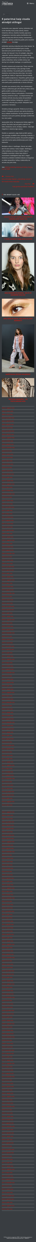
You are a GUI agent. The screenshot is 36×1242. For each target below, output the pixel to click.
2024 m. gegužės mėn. (8, 444)
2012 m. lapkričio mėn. (8, 748)
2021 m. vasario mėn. (7, 523)
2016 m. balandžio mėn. (8, 702)
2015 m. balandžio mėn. (8, 722)
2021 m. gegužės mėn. (8, 520)
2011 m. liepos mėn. (7, 768)
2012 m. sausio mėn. (7, 755)
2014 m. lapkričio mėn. (8, 729)
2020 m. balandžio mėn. (8, 553)
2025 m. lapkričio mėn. (8, 421)
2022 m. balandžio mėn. (8, 494)
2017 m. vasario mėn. (7, 679)
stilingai (9, 42)
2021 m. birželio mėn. (7, 517)
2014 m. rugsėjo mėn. (7, 732)
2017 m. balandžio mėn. (8, 672)
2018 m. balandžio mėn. (8, 633)
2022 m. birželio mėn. (7, 490)
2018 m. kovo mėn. (7, 636)
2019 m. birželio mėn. (7, 586)
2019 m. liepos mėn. (7, 583)
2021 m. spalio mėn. (7, 510)
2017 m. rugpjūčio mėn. (8, 659)
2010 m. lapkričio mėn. (8, 795)
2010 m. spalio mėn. (7, 798)
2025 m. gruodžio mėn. (8, 418)
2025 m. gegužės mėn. (8, 424)
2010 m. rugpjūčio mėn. (8, 801)
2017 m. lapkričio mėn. (8, 649)
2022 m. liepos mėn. (7, 487)
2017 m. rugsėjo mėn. (7, 656)
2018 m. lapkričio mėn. (8, 609)
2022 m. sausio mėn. (7, 504)
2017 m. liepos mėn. (7, 662)
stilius (3, 169)
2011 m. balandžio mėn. (8, 778)
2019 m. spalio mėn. (7, 573)
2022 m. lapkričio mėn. (8, 474)
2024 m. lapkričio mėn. (8, 434)
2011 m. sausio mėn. (7, 788)
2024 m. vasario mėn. (7, 454)
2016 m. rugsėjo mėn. (7, 689)
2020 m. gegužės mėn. (8, 550)
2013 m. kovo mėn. (7, 742)
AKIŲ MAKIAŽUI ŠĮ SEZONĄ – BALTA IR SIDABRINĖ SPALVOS (18, 294)
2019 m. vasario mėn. (7, 600)
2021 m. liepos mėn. (7, 514)
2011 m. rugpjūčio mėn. (8, 765)
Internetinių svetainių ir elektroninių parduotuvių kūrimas (19, 1237)
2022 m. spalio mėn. (7, 477)
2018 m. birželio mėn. (7, 626)
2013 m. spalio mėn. (7, 735)
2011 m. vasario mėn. (7, 785)
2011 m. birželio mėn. (7, 772)
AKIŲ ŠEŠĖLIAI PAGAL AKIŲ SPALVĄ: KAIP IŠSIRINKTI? (18, 320)
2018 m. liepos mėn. (7, 623)
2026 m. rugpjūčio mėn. (8, 408)
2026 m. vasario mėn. (7, 411)
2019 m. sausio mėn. (7, 603)
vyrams (8, 169)
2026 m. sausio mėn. (7, 414)
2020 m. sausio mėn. (7, 563)
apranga (7, 167)
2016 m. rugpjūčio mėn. (8, 692)
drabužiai (12, 167)
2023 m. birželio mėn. (7, 464)
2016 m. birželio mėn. (7, 699)
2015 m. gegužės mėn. (8, 719)
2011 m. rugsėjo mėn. (7, 762)
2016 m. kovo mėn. (7, 705)
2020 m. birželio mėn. (7, 547)
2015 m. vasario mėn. (7, 725)
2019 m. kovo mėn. (7, 596)
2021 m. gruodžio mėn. (8, 507)
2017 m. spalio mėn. (7, 653)
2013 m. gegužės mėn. (8, 739)
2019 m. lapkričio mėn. (8, 570)
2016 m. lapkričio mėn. (8, 682)
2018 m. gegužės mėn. (8, 629)
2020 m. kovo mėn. (7, 557)
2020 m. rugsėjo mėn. (7, 537)
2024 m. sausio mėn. (7, 457)
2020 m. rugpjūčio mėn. (8, 540)
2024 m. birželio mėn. (7, 441)
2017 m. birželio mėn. (7, 666)
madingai (18, 167)
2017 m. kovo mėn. (7, 676)
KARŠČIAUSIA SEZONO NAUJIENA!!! (18, 374)
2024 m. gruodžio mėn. (8, 431)
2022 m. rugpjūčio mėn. (8, 484)
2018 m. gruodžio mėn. (8, 606)
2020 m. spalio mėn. (7, 533)
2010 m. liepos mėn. (7, 805)
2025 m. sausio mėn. (7, 428)
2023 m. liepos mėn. (7, 461)
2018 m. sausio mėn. (7, 643)
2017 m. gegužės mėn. (8, 669)
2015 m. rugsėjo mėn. (7, 712)
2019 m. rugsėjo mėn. (7, 576)
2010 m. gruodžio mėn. (8, 791)
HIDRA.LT (27, 1238)
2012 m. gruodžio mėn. (8, 745)
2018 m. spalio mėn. (7, 613)
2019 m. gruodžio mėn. (8, 566)
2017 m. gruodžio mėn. (8, 646)
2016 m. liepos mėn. (7, 696)
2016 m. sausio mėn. (7, 709)
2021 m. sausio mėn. (7, 527)
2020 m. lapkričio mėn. (8, 530)
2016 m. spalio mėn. (7, 686)
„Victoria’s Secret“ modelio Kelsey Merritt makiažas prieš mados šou (18, 218)
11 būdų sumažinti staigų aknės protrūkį (18, 239)
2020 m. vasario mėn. (7, 560)
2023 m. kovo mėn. (7, 467)
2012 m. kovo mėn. (7, 752)
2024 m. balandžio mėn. (8, 447)
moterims (24, 167)
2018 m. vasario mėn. (7, 639)
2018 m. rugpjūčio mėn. (8, 619)
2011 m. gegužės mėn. (8, 775)
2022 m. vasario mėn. (7, 500)
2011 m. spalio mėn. (7, 758)
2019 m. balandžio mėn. (8, 593)
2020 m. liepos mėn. (7, 543)
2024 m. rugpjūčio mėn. (8, 437)
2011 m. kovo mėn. (7, 782)
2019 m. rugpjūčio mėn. (8, 580)
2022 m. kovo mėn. (7, 497)
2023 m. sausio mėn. (7, 471)
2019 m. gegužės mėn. (8, 590)
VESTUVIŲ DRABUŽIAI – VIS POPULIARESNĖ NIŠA (18, 400)
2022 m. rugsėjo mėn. (7, 480)
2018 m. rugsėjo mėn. (7, 616)
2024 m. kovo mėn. (7, 451)
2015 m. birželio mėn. (7, 715)
